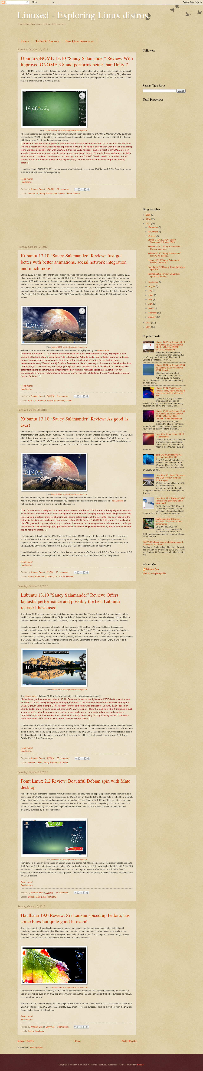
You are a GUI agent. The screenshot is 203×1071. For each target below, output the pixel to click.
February (152, 313)
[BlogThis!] (79, 189)
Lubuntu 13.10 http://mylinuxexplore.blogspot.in (69, 689)
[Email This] (76, 189)
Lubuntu (31, 762)
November (153, 232)
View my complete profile (154, 573)
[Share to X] (82, 189)
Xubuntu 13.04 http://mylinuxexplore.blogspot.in (69, 494)
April (150, 304)
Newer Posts (25, 1041)
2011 (148, 327)
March (151, 308)
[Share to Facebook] (85, 189)
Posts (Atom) (36, 1047)
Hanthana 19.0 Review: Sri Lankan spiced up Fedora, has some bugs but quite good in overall (75, 918)
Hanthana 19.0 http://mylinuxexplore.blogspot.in (69, 987)
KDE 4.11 (32, 400)
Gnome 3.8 (33, 193)
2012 (148, 323)
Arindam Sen (152, 569)
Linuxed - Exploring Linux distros (82, 14)
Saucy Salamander (48, 193)
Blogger (140, 1065)
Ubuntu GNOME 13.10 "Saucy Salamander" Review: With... (162, 241)
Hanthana (39, 1031)
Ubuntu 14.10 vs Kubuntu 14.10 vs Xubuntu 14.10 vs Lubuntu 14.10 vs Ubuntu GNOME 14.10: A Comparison (170, 346)
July (150, 291)
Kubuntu (42, 400)
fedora (31, 1031)
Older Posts (128, 1041)
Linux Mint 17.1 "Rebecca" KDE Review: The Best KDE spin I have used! (170, 501)
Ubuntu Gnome (73, 193)
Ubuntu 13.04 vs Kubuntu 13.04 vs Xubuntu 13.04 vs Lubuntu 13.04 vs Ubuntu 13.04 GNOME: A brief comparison (170, 415)
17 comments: (63, 892)
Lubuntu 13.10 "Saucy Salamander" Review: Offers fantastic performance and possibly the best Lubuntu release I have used (70, 601)
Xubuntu (69, 576)
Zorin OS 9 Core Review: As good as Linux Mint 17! (169, 456)
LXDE (39, 762)
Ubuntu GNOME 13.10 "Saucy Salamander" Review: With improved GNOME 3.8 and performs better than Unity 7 (77, 61)
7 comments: (63, 1027)
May (150, 299)
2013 (148, 223)
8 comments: (63, 396)
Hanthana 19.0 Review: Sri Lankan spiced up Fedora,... (164, 275)
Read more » (27, 182)
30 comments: (64, 758)
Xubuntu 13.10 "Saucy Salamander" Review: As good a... (164, 254)
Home (25, 41)
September (153, 282)
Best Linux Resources (79, 41)
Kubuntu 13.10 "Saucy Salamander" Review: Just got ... (164, 247)
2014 (148, 219)
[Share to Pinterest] (88, 189)
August (152, 286)
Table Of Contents (47, 41)
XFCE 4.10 (59, 576)
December (153, 227)
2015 (148, 215)
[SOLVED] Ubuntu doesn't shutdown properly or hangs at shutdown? (163, 543)
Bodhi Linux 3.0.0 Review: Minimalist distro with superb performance (169, 521)
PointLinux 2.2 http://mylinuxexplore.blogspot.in (69, 859)
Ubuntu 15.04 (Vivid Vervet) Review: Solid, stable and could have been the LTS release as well (170, 392)
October (152, 236)
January (152, 317)
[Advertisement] (75, 31)
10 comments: (63, 572)
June (151, 295)
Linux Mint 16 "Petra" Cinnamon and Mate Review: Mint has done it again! (170, 478)
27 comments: (64, 189)
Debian (31, 897)
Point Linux (52, 897)
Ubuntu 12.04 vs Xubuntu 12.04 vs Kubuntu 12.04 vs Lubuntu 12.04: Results (170, 367)
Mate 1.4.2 (41, 897)
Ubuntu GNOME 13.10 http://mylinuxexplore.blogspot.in (66, 130)
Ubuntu (61, 193)
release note (103, 350)
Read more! (27, 179)
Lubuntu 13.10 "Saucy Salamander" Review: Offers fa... (164, 261)
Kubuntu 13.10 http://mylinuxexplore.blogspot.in (69, 347)
